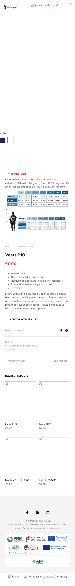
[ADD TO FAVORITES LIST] (34, 424)
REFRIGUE (45, 520)
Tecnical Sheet (19, 173)
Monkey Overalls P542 (17, 480)
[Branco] (10, 140)
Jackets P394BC (47, 480)
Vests (33, 246)
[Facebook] (62, 331)
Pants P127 (45, 424)
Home (7, 246)
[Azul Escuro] (3, 140)
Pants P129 (11, 424)
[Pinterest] (67, 331)
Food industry (21, 246)
